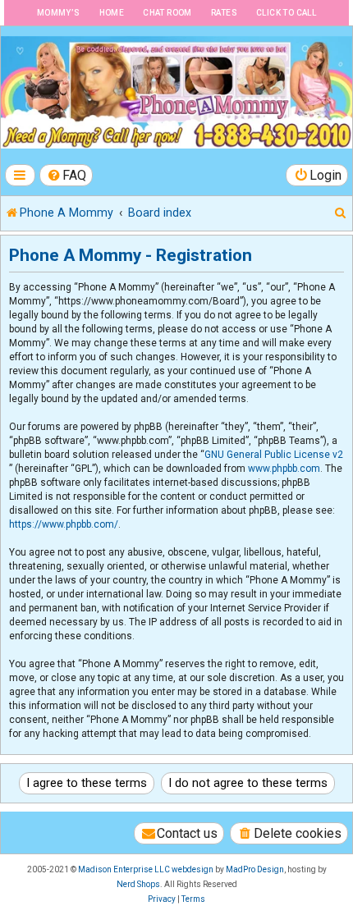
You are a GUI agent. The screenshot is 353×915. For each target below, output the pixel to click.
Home (112, 12)
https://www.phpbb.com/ (63, 524)
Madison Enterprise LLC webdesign (145, 869)
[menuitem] (66, 175)
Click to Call (286, 12)
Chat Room (167, 12)
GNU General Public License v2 (273, 454)
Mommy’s (58, 12)
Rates (224, 12)
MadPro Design (255, 869)
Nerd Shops (138, 884)
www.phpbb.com (284, 468)
